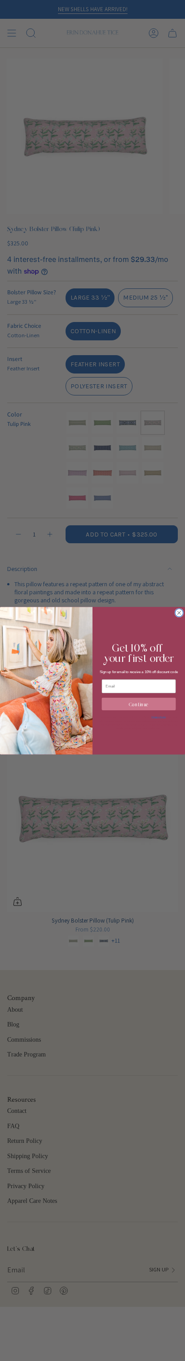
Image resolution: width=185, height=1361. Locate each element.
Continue (139, 704)
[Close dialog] (179, 613)
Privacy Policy (158, 717)
